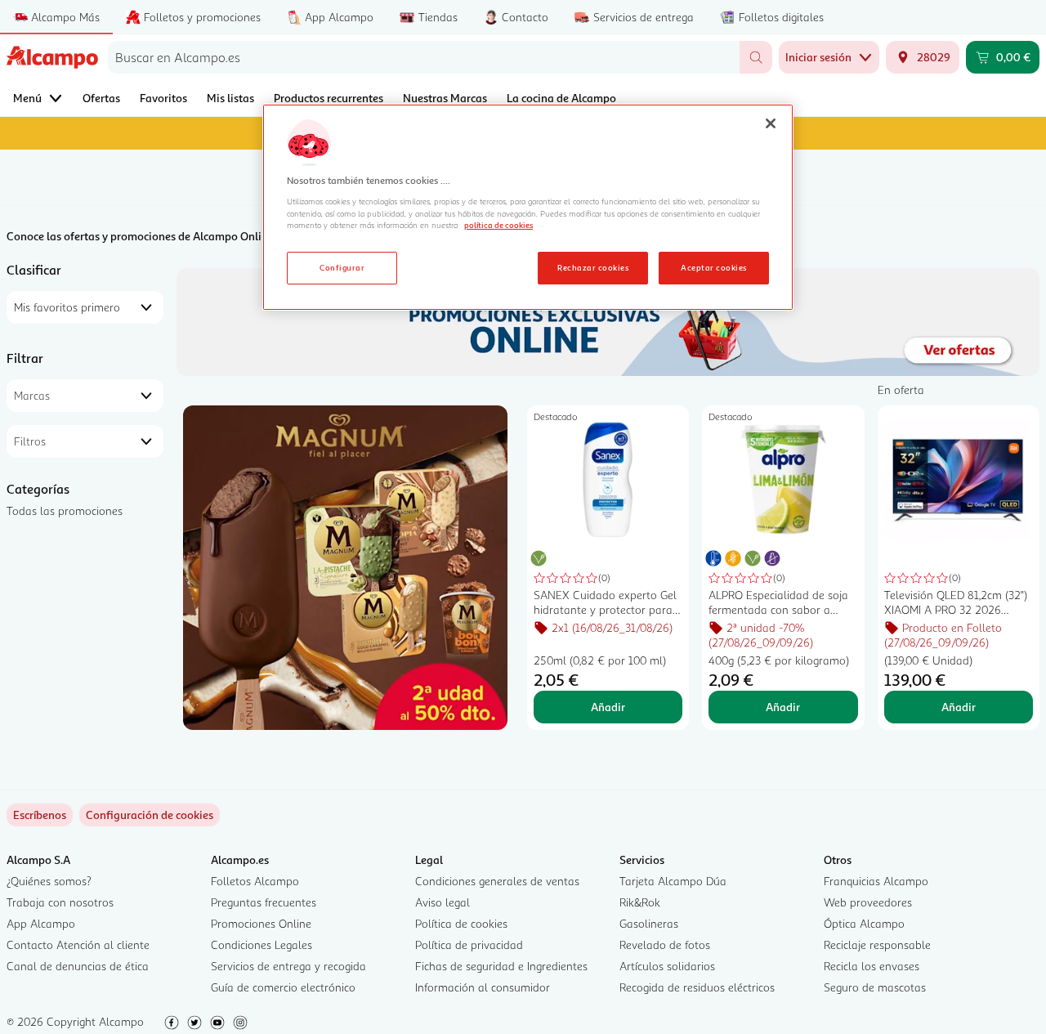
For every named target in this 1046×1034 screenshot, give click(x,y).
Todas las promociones (65, 510)
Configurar (342, 267)
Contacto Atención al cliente (78, 944)
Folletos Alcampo (255, 881)
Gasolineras (648, 923)
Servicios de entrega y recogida (288, 966)
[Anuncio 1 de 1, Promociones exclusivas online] (608, 322)
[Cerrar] (771, 123)
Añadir (608, 707)
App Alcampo (41, 923)
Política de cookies (461, 923)
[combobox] (423, 57)
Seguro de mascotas (875, 987)
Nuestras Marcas (445, 98)
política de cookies (498, 225)
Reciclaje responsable (877, 944)
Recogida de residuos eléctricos (697, 987)
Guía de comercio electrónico (283, 987)
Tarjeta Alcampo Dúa (672, 881)
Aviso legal (442, 902)
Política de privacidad (469, 944)
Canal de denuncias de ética (78, 966)
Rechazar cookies (592, 267)
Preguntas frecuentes (263, 902)
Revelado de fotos (664, 944)
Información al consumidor (482, 987)
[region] (527, 207)
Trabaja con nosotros (60, 902)
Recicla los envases (871, 966)
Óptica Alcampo (864, 923)
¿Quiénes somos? (49, 881)
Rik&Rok (639, 902)
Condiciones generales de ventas (497, 881)
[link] (149, 814)
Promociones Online (261, 923)
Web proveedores (868, 902)
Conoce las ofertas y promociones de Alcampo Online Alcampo (164, 236)
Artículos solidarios (667, 966)
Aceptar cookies (713, 267)
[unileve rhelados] (345, 567)
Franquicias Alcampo (876, 881)
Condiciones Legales (261, 944)
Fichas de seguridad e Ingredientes (501, 966)
